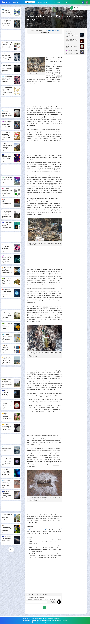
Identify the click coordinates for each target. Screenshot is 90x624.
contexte (39, 185)
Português (45, 622)
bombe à (52, 452)
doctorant (40, 203)
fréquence (52, 411)
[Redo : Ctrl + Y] (30, 594)
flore (35, 168)
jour (37, 188)
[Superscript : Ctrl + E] (41, 594)
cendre (34, 282)
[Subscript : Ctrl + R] (43, 594)
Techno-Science (10, 2)
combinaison (55, 299)
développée (39, 138)
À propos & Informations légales (31, 620)
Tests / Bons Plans (44, 2)
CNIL (43, 618)
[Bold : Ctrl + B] (33, 594)
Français (25, 622)
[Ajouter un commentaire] (44, 607)
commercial (59, 75)
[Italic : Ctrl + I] (35, 594)
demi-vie (32, 372)
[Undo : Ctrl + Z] (27, 594)
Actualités (30, 2)
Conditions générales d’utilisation (48, 620)
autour (48, 371)
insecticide (45, 306)
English (30, 622)
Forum (68, 2)
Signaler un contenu (62, 620)
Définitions (57, 2)
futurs (56, 454)
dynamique (42, 79)
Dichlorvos (32, 308)
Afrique (60, 61)
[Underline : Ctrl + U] (38, 594)
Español (40, 622)
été (47, 64)
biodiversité (56, 464)
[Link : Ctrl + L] (46, 594)
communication (49, 554)
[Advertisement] (11, 35)
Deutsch (35, 622)
